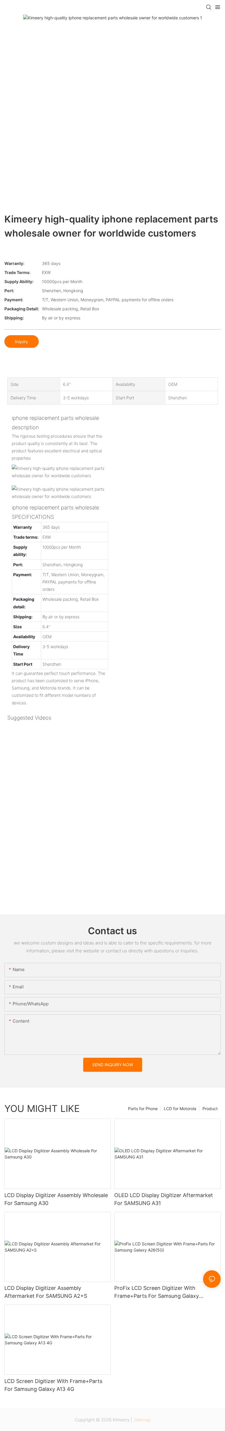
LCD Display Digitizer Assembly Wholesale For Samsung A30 (56, 1199)
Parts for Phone (143, 1108)
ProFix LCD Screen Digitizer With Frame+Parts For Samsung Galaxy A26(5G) (156, 1292)
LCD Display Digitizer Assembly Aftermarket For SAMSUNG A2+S (45, 1292)
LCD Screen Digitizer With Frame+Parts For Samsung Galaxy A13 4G (53, 1385)
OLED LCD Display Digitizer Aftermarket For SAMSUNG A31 (163, 1199)
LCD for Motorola (180, 1108)
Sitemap (142, 1420)
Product (210, 1108)
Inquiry (21, 341)
